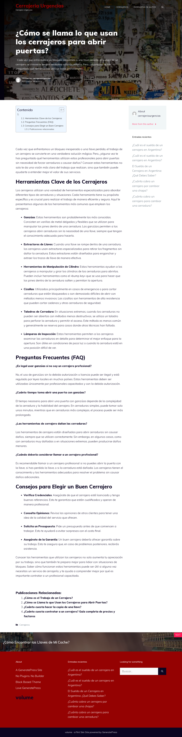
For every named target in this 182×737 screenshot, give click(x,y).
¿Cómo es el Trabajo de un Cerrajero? (48, 598)
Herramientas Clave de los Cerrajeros (43, 118)
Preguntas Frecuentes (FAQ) (39, 122)
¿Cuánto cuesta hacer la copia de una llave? (52, 607)
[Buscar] (162, 671)
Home (107, 7)
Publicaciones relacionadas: (42, 129)
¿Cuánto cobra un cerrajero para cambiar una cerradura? (146, 201)
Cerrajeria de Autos (145, 7)
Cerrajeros (122, 7)
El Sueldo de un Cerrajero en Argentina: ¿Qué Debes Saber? (147, 170)
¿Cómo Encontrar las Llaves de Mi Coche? (36, 642)
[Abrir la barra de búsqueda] (162, 7)
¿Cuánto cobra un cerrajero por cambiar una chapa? (145, 186)
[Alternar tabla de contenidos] (60, 109)
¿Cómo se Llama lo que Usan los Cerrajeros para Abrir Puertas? (65, 602)
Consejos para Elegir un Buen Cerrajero (44, 125)
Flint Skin (80, 732)
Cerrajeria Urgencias (40, 6)
